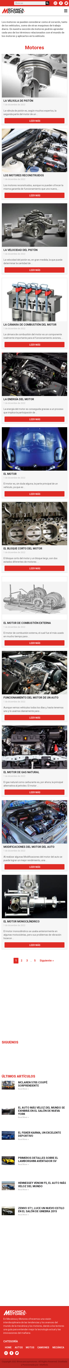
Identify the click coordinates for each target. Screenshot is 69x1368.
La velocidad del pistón (21, 250)
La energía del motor (19, 399)
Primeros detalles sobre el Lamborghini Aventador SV (38, 1159)
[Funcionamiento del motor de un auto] (34, 672)
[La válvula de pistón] (34, 75)
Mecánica (58, 1347)
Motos (30, 1347)
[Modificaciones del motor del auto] (34, 822)
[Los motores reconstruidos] (34, 150)
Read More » (23, 1089)
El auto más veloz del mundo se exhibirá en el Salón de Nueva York (41, 1111)
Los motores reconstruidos (24, 175)
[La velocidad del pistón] (34, 225)
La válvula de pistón (18, 100)
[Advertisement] (34, 1003)
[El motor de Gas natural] (34, 747)
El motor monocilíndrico (22, 921)
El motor (10, 473)
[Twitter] (66, 3)
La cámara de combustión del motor (30, 324)
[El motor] (34, 448)
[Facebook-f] (61, 3)
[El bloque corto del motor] (34, 523)
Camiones (43, 1347)
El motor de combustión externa (27, 623)
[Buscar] (47, 3)
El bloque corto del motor (23, 548)
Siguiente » (47, 960)
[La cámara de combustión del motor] (34, 299)
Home (8, 1347)
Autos (19, 1347)
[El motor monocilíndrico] (34, 896)
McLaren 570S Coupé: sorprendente (33, 1084)
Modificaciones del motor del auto (29, 846)
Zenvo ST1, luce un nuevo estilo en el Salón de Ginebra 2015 (41, 1210)
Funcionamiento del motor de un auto (31, 697)
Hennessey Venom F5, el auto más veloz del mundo (42, 1184)
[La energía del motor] (34, 374)
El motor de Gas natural (21, 772)
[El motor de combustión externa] (34, 598)
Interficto (44, 1364)
